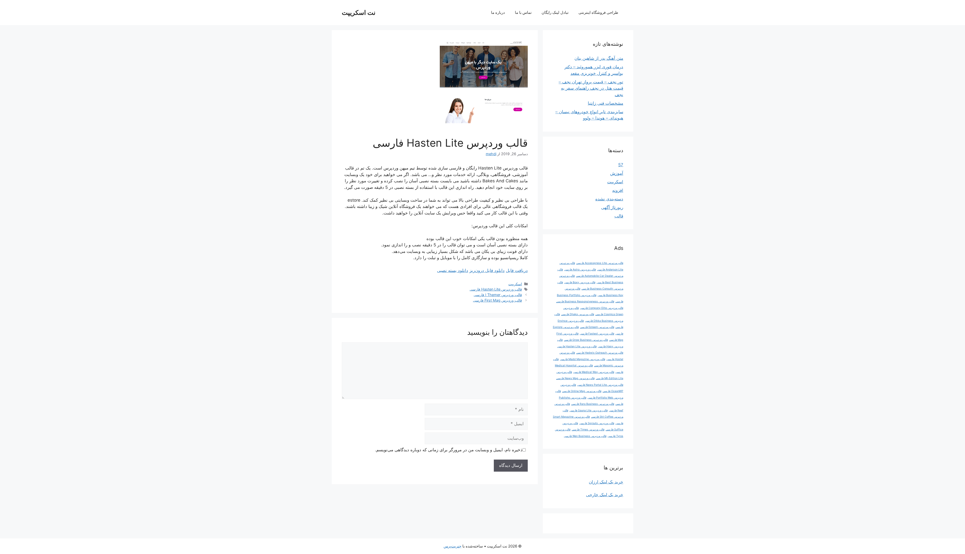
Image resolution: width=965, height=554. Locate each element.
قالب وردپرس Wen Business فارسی (585, 436)
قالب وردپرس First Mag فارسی (497, 300)
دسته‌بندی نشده (609, 198)
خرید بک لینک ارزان (606, 481)
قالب (618, 215)
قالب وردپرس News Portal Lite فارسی (600, 384)
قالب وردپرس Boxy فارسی (579, 282)
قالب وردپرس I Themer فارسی (498, 295)
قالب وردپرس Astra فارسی (580, 269)
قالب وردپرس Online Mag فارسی (581, 391)
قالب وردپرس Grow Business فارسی (586, 340)
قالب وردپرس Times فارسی (588, 429)
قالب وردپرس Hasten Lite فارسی (496, 289)
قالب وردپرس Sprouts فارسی (596, 423)
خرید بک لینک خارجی (604, 494)
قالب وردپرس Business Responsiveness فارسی (585, 301)
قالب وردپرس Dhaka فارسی (577, 314)
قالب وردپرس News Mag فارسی (575, 378)
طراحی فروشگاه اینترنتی (598, 12)
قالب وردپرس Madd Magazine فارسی (582, 359)
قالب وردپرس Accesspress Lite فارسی (599, 263)
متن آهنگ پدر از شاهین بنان (598, 58)
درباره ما (498, 12)
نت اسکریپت (358, 12)
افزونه (617, 190)
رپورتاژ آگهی (612, 207)
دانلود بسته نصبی (452, 270)
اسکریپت (515, 284)
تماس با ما (523, 12)
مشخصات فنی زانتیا (605, 103)
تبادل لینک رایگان (555, 12)
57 (620, 164)
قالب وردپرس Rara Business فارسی (592, 404)
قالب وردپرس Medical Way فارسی (593, 372)
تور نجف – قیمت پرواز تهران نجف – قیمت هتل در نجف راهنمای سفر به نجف (591, 88)
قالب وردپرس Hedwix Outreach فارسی (599, 352)
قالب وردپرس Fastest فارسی (597, 333)
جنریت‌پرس (452, 546)
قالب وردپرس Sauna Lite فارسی (588, 410)
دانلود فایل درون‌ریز (487, 270)
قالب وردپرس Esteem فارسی (597, 327)
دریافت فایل (517, 270)
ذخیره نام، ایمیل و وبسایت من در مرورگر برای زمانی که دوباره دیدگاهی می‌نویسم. (448, 449)
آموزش (616, 173)
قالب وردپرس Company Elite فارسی (601, 308)
